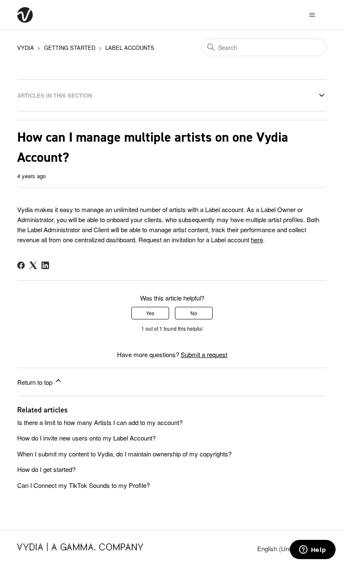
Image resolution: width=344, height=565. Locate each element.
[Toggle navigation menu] (312, 15)
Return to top (35, 382)
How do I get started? (46, 469)
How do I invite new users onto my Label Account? (86, 437)
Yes (150, 312)
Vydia (25, 48)
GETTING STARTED (69, 48)
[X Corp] (33, 265)
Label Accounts (129, 48)
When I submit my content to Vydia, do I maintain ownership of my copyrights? (124, 453)
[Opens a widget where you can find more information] (312, 550)
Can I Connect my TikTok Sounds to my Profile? (84, 485)
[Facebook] (21, 265)
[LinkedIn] (45, 265)
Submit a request (204, 354)
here (257, 239)
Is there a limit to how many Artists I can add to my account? (99, 422)
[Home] (25, 15)
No (193, 312)
